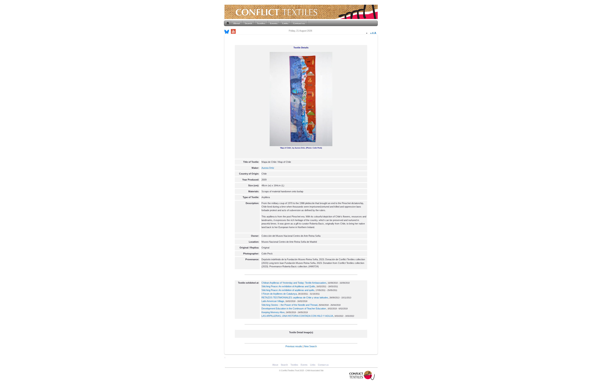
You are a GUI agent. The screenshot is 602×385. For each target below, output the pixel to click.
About (236, 23)
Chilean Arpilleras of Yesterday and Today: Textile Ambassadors (293, 282)
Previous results (293, 346)
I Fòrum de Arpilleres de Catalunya (279, 293)
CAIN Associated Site (315, 370)
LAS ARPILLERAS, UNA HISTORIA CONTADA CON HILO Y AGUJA (297, 316)
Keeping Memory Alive (273, 312)
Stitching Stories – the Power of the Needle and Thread (289, 305)
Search (248, 23)
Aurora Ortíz (267, 168)
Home (227, 23)
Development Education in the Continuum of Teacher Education (294, 308)
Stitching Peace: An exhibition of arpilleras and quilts (287, 290)
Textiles (261, 23)
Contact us (299, 23)
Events (273, 23)
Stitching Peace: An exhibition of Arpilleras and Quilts (288, 286)
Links (285, 23)
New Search (310, 346)
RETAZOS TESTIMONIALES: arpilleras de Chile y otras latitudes (294, 297)
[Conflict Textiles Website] (301, 17)
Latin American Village (272, 301)
